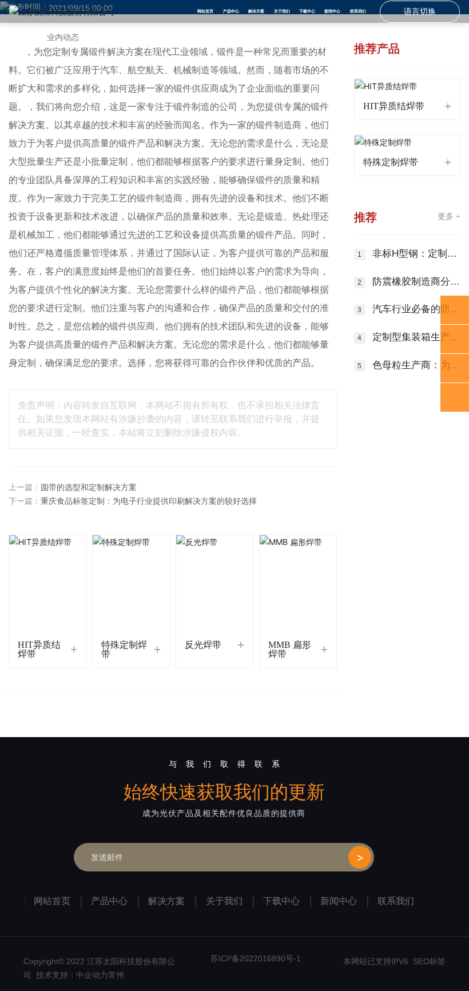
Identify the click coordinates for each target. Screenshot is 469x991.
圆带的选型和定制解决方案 (89, 487)
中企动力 (92, 975)
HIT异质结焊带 (39, 649)
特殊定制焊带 (124, 649)
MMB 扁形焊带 (289, 649)
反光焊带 (203, 645)
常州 (116, 975)
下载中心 (281, 901)
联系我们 (395, 901)
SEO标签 (429, 961)
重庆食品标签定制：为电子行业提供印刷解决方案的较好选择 (149, 501)
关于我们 (224, 901)
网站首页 (52, 901)
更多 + (449, 216)
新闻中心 (338, 901)
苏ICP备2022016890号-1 (255, 958)
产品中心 (109, 901)
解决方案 (166, 901)
